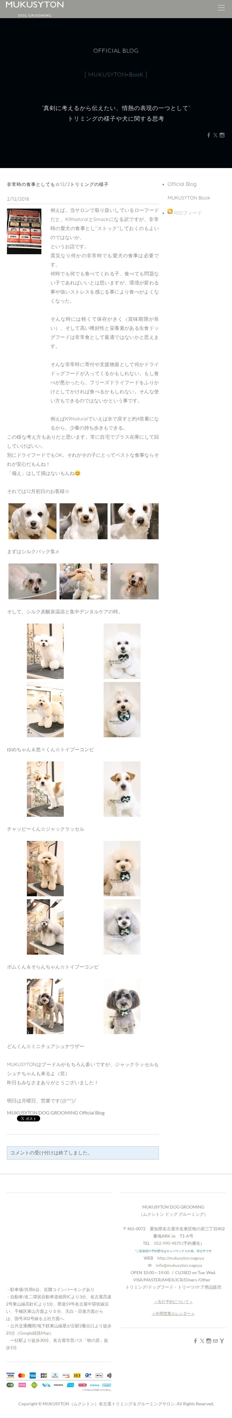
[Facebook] (208, 135)
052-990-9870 (167, 1243)
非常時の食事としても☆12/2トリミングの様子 (58, 184)
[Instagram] (222, 135)
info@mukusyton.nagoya (179, 1265)
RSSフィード (188, 213)
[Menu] (221, 9)
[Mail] (215, 1341)
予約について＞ (179, 1301)
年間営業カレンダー (173, 1313)
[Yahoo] (222, 1341)
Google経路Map (34, 1332)
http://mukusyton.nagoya (180, 1258)
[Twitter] (215, 135)
